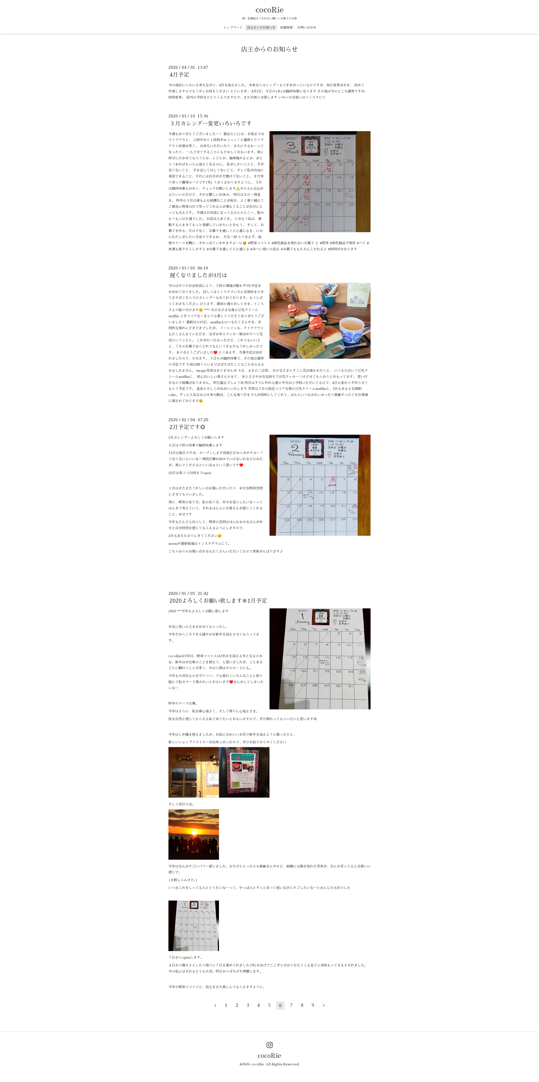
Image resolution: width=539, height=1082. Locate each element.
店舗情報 (286, 27)
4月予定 (179, 74)
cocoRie (269, 10)
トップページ (232, 27)
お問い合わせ (306, 27)
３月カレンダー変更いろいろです (210, 123)
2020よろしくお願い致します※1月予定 (218, 601)
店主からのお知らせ (261, 27)
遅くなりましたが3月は (198, 275)
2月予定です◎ (187, 427)
